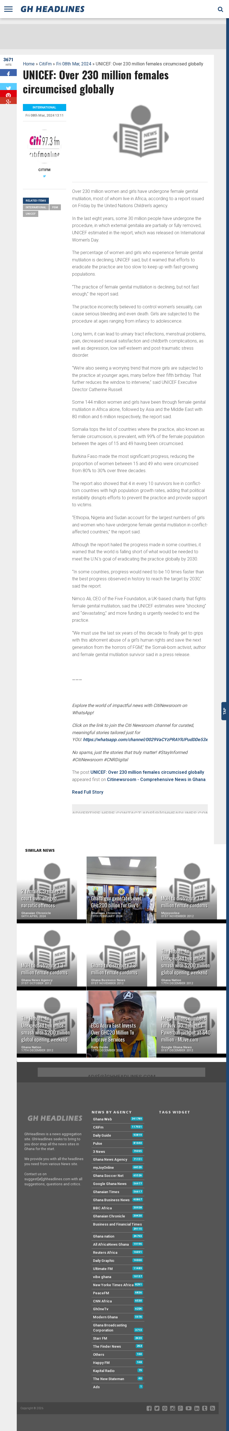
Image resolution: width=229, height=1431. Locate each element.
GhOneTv (100, 1309)
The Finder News (107, 1346)
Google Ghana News (110, 1184)
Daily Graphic (104, 1261)
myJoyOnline (103, 1167)
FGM (55, 207)
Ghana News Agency (110, 1159)
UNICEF (30, 213)
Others (98, 1354)
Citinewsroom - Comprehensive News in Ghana (156, 779)
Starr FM (100, 1338)
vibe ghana (102, 1277)
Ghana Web (102, 1119)
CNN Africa (102, 1301)
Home (29, 64)
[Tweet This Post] (8, 86)
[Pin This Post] (8, 93)
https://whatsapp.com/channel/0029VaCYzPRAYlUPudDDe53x (145, 739)
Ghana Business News (111, 1200)
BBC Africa (102, 1208)
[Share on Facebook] (8, 72)
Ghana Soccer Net (108, 1176)
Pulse (97, 1143)
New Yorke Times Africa (113, 1285)
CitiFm (45, 64)
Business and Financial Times (117, 1224)
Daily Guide (102, 1135)
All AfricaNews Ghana (111, 1244)
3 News (99, 1151)
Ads (96, 1387)
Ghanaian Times (106, 1192)
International (36, 207)
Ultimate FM (103, 1269)
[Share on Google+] (8, 100)
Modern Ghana (105, 1317)
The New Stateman (108, 1379)
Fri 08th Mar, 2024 (73, 64)
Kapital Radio (104, 1371)
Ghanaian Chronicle (109, 1216)
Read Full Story (87, 792)
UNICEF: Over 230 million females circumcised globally (147, 772)
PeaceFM (101, 1293)
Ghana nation (103, 1236)
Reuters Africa (105, 1252)
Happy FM (101, 1363)
